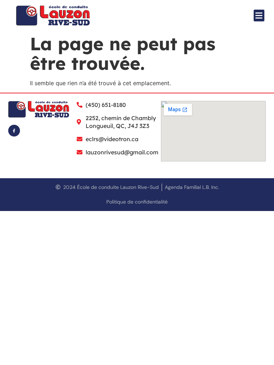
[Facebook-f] (14, 131)
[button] (259, 15)
